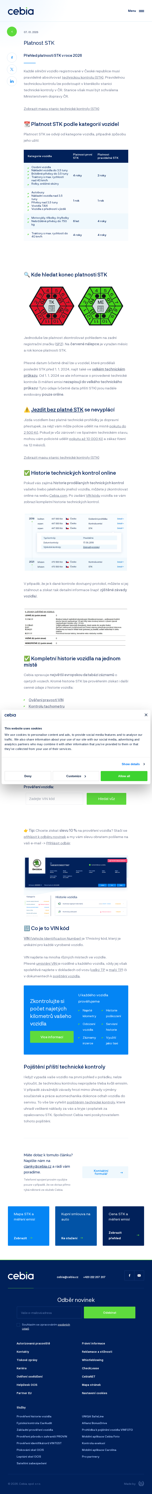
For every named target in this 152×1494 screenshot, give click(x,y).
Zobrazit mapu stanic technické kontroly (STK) (61, 108)
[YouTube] (139, 1275)
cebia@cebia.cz (67, 1277)
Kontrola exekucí (93, 1443)
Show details (131, 764)
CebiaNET (88, 1376)
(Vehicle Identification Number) (52, 938)
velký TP (98, 969)
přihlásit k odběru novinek (45, 836)
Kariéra (22, 1368)
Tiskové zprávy (27, 1360)
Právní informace (93, 1343)
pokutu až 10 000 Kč (86, 438)
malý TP (115, 969)
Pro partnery (90, 1456)
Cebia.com (58, 495)
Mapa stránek (91, 1385)
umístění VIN (46, 963)
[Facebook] (12, 57)
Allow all (124, 776)
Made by (130, 1483)
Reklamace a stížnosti (97, 1352)
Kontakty (23, 1352)
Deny (27, 776)
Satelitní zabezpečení (32, 1463)
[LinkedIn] (12, 81)
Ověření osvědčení (30, 1376)
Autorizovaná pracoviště (33, 1343)
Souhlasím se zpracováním (39, 1324)
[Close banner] (146, 715)
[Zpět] (12, 31)
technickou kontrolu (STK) (83, 77)
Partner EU (24, 1393)
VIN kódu (93, 495)
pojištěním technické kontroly (91, 1102)
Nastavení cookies (94, 1393)
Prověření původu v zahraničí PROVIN (42, 1436)
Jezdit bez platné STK (57, 409)
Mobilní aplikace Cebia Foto (101, 1436)
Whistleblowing (92, 1360)
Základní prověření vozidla (35, 1429)
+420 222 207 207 (94, 1277)
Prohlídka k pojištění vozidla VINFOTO (107, 1429)
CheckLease (90, 1368)
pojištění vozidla (66, 976)
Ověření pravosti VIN (46, 700)
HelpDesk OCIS (27, 1385)
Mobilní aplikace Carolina (99, 1449)
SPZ (59, 344)
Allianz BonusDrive (94, 1423)
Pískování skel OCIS (30, 1449)
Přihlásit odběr (58, 843)
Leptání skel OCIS (29, 1456)
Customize (73, 776)
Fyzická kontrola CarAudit (34, 1423)
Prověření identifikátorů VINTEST (39, 1443)
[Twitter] (12, 69)
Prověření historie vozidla (34, 1416)
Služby (21, 1407)
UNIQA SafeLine (93, 1416)
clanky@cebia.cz (37, 1166)
